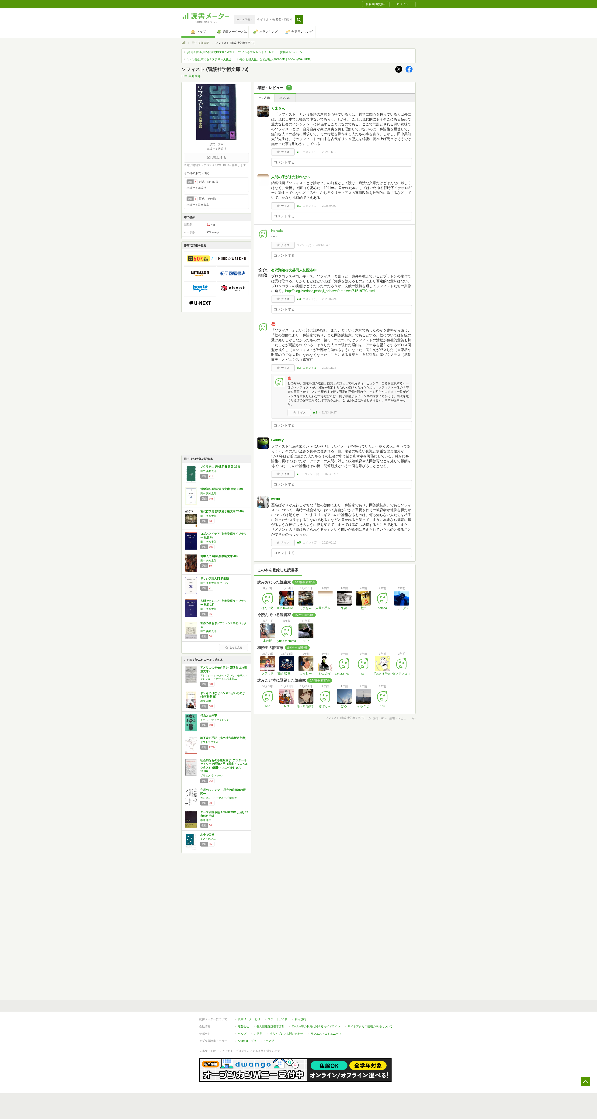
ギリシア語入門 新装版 (214, 578)
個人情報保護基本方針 (271, 1026)
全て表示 (264, 98)
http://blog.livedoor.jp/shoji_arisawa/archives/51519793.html (330, 291)
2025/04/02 (329, 205)
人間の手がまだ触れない (290, 177)
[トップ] (183, 43)
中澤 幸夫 (205, 820)
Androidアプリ (247, 1041)
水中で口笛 (207, 834)
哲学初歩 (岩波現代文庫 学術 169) (221, 489)
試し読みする (216, 157)
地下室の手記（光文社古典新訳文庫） (224, 738)
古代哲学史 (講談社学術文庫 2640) (222, 511)
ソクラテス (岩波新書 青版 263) (220, 466)
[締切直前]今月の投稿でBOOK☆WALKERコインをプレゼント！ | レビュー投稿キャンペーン (244, 52)
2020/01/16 (329, 542)
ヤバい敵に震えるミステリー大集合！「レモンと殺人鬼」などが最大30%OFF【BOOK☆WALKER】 (250, 59)
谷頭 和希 (205, 701)
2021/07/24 (329, 299)
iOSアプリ (270, 1041)
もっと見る (235, 647)
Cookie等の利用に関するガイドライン (316, 1026)
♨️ (273, 324)
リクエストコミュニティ (326, 1033)
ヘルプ (242, 1033)
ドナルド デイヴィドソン (214, 719)
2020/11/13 (329, 367)
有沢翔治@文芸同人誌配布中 (294, 270)
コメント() (310, 152)
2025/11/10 (329, 152)
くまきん (278, 108)
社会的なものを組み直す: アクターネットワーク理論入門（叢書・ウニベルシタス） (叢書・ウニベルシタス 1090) (224, 766)
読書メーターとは (249, 1019)
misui (275, 499)
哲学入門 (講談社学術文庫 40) (219, 556)
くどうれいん (208, 838)
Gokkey (277, 440)
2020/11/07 (331, 474)
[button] (299, 19)
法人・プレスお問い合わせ (286, 1033)
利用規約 (300, 1019)
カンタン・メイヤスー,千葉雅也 (218, 797)
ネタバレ (285, 98)
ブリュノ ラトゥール (212, 775)
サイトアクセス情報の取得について (370, 1026)
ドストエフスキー (210, 742)
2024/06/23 (323, 245)
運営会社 (243, 1026)
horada (277, 231)
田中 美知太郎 (200, 43)
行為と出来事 (208, 715)
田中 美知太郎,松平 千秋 (214, 583)
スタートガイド (277, 1019)
